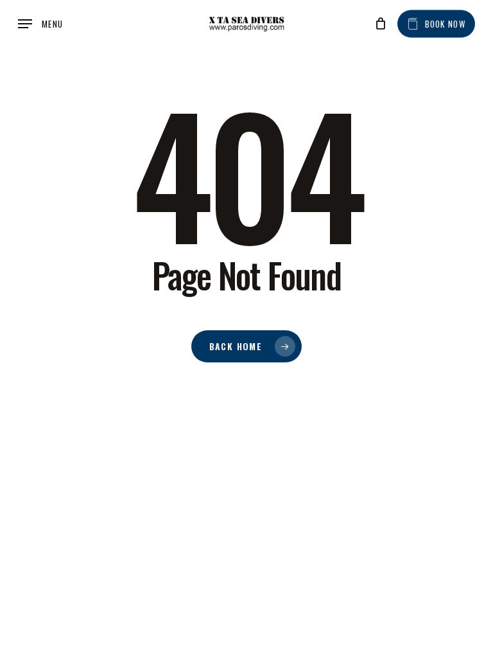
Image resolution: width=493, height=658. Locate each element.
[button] (40, 23)
